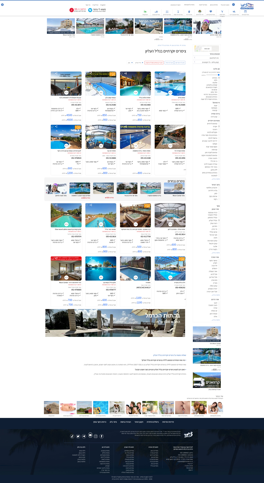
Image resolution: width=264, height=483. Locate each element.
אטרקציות (145, 14)
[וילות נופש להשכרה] (222, 12)
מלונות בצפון (81, 461)
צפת (142, 234)
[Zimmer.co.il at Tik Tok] (72, 435)
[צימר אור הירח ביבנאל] (119, 19)
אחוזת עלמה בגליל (144, 98)
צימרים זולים (106, 453)
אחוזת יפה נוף (111, 151)
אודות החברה (189, 466)
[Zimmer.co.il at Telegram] (84, 435)
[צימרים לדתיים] (167, 12)
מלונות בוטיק (81, 459)
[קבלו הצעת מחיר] (96, 12)
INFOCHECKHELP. (143, 287)
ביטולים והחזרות (153, 422)
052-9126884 (111, 158)
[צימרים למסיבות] (133, 413)
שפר (142, 285)
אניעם (107, 102)
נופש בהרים (181, 98)
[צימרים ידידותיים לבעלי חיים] (117, 413)
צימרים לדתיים (167, 14)
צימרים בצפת (130, 464)
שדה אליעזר (70, 234)
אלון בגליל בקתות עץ (109, 282)
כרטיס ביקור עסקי (99, 422)
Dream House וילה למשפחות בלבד (70, 98)
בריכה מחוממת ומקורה (97, 35)
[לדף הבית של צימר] (247, 9)
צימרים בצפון (214, 5)
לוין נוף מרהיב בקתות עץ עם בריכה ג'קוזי (69, 151)
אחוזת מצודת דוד (179, 151)
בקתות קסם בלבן (110, 98)
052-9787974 (76, 236)
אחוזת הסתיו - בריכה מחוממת (141, 151)
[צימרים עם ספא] (67, 413)
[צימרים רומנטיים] (199, 413)
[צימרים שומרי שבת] (149, 413)
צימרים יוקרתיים (211, 14)
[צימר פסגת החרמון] (207, 19)
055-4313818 (111, 236)
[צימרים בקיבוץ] (156, 12)
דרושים (191, 470)
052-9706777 (111, 289)
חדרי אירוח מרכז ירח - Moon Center (70, 282)
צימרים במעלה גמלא (128, 472)
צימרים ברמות (130, 468)
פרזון (142, 156)
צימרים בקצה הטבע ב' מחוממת (81, 195)
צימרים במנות (130, 470)
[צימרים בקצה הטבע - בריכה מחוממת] (178, 19)
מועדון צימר (189, 468)
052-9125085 (180, 104)
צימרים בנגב (154, 457)
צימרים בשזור (130, 455)
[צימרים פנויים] (245, 12)
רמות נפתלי (175, 102)
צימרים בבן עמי (129, 461)
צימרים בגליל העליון (163, 45)
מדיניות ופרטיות (168, 422)
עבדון (107, 234)
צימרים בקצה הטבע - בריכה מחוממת (181, 35)
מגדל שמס (71, 287)
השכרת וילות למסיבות (78, 455)
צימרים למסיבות (133, 416)
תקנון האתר (138, 422)
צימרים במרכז (154, 453)
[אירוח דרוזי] (189, 12)
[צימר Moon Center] (61, 19)
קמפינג (107, 466)
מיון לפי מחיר (169, 63)
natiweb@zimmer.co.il (185, 461)
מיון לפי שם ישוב (179, 63)
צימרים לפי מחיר (166, 416)
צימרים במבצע (105, 451)
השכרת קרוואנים (175, 5)
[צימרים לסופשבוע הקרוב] (76, 12)
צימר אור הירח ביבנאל (127, 35)
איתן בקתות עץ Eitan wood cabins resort (68, 229)
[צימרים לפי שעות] (178, 12)
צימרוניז (148, 282)
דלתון (176, 232)
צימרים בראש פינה (128, 466)
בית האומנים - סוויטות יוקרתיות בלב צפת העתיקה (135, 229)
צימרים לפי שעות (178, 14)
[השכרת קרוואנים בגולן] (207, 387)
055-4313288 (146, 158)
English (102, 5)
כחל (107, 287)
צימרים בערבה (154, 459)
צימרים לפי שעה (182, 416)
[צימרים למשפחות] (215, 413)
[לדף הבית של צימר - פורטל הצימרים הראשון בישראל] (188, 437)
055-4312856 (180, 158)
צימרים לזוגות (203, 5)
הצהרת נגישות (125, 422)
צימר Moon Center (69, 35)
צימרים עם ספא (67, 416)
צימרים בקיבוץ (156, 14)
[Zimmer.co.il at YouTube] (90, 433)
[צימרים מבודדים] (84, 413)
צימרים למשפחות (189, 5)
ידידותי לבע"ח (117, 416)
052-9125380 (111, 104)
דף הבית (190, 463)
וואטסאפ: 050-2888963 (185, 455)
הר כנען (219, 367)
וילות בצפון (82, 453)
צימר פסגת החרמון (215, 35)
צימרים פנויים (245, 14)
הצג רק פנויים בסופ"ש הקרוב (154, 63)
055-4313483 (146, 104)
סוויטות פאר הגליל (110, 229)
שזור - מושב (105, 156)
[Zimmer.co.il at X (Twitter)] (78, 435)
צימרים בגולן (154, 464)
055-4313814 (180, 234)
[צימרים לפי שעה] (182, 413)
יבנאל (176, 156)
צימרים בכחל (130, 457)
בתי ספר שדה (105, 470)
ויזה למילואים (199, 14)
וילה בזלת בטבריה (179, 282)
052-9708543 (76, 158)
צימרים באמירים (129, 451)
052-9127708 (146, 236)
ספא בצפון (82, 457)
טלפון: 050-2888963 (186, 453)
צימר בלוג (113, 422)
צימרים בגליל (154, 466)
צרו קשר (87, 5)
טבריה (72, 102)
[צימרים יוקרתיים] (210, 12)
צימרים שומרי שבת (149, 416)
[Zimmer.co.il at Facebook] (102, 435)
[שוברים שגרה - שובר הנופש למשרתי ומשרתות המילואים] (199, 12)
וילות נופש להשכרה (222, 15)
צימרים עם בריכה (234, 14)
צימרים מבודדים (84, 416)
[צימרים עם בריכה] (234, 12)
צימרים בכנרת (154, 461)
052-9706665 (76, 289)
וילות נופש (82, 451)
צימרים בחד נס (129, 453)
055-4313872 (76, 104)
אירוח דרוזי (189, 14)
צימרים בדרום (154, 455)
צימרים (184, 45)
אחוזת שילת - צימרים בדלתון (176, 229)
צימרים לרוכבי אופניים (103, 468)
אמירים (72, 156)
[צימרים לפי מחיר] (166, 413)
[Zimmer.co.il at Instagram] (96, 435)
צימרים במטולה (129, 459)
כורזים (141, 102)
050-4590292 (180, 287)
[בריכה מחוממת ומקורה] (90, 19)
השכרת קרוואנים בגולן (215, 389)
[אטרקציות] (145, 12)
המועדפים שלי (225, 5)
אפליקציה (95, 5)
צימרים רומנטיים (199, 416)
